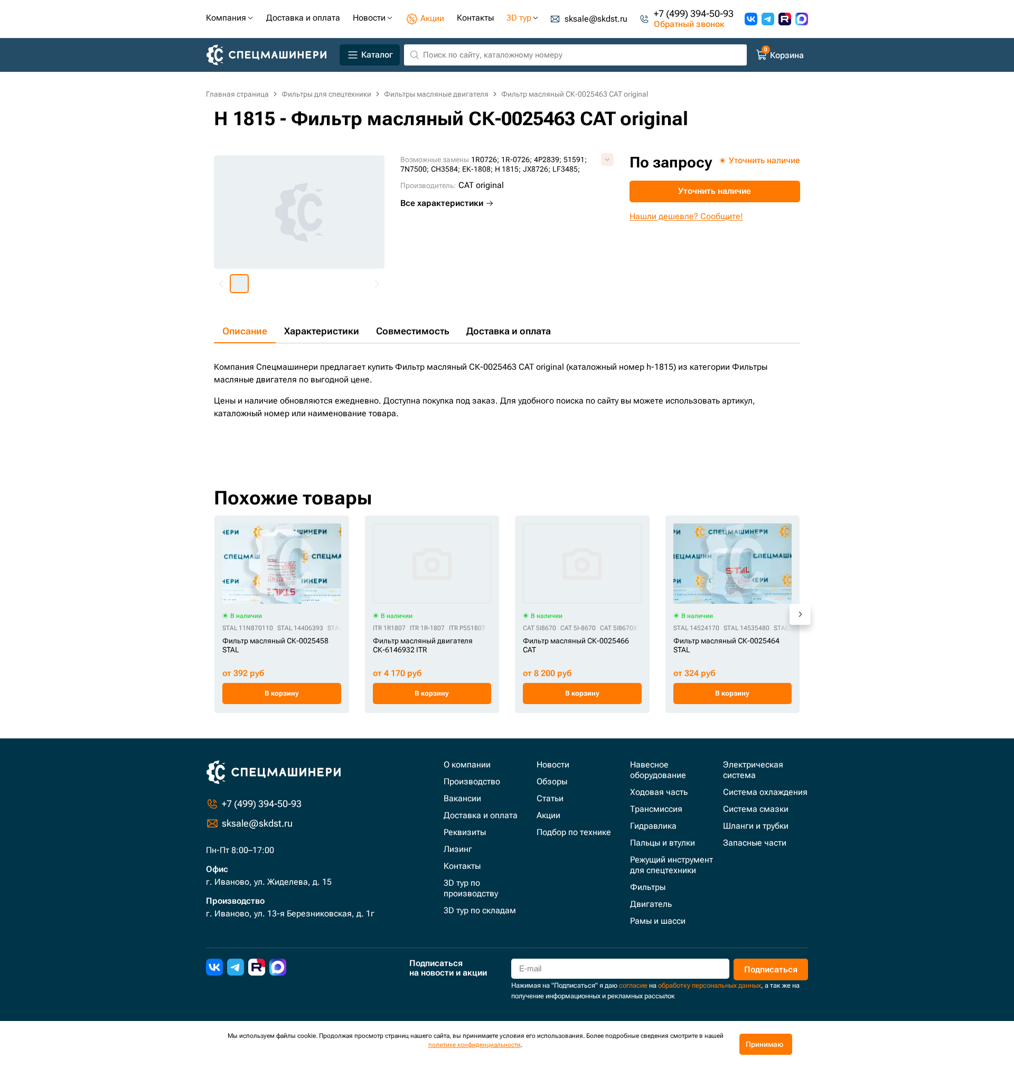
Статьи (550, 798)
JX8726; (536, 169)
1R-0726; (516, 159)
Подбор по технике (574, 832)
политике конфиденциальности (474, 1044)
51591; (575, 159)
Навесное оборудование (658, 770)
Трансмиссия (656, 809)
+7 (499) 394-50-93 (694, 13)
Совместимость (412, 330)
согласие (633, 985)
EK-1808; (477, 169)
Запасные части (754, 843)
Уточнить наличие (714, 191)
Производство (472, 781)
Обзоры (552, 781)
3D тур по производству (471, 888)
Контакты (462, 866)
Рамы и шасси (658, 921)
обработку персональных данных (709, 985)
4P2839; (547, 159)
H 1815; (508, 169)
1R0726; (485, 159)
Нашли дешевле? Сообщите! (686, 216)
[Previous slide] (222, 283)
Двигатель (651, 904)
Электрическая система (753, 770)
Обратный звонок (689, 24)
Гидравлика (653, 826)
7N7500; (414, 169)
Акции (548, 815)
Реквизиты (465, 832)
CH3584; (445, 169)
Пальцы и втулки (662, 843)
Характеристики (321, 330)
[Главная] (270, 55)
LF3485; (566, 169)
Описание (244, 330)
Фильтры (647, 887)
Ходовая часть (659, 792)
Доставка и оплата (508, 330)
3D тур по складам (480, 910)
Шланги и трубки (755, 826)
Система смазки (755, 809)
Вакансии (462, 798)
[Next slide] (376, 283)
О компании (467, 765)
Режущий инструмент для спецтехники (671, 865)
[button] (239, 283)
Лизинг (458, 849)
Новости (553, 765)
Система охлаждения (765, 792)
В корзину (282, 693)
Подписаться (770, 969)
